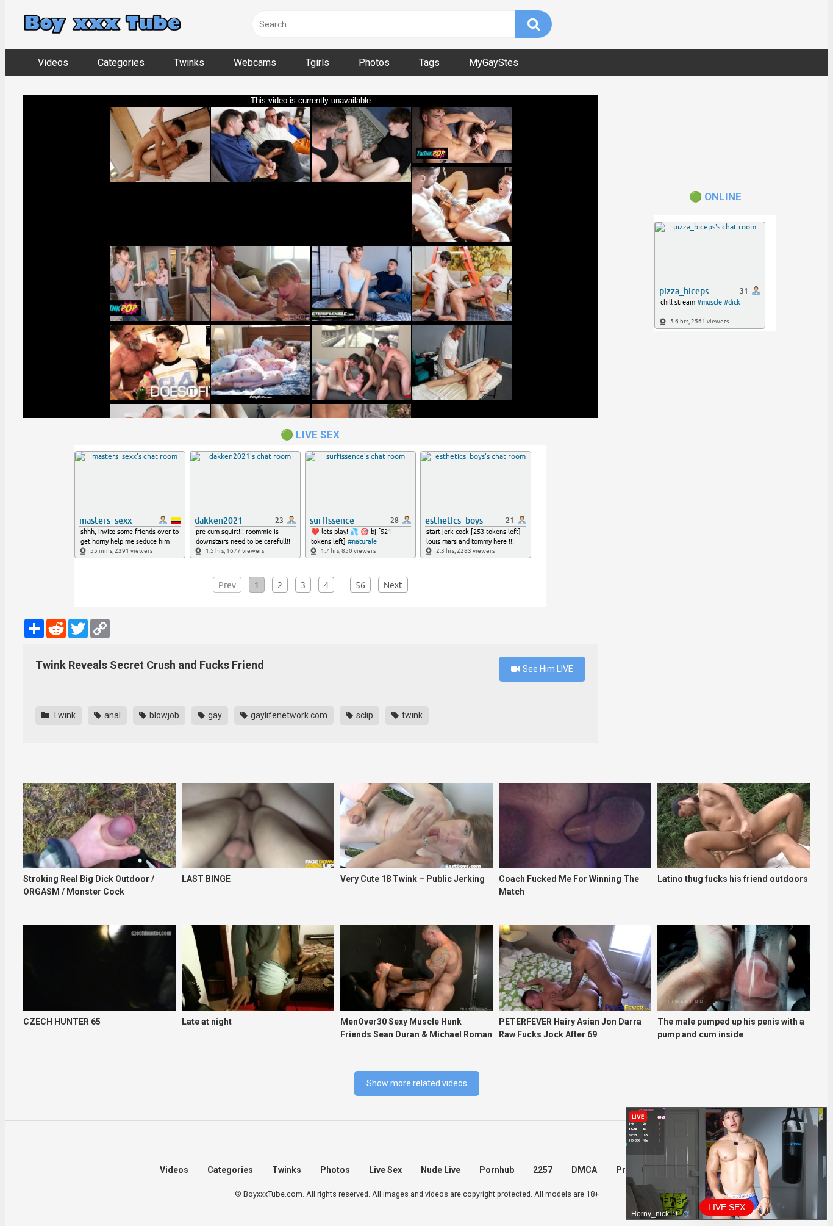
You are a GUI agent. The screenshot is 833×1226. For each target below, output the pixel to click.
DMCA (584, 1170)
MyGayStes (493, 62)
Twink (63, 715)
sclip (363, 715)
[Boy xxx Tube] (102, 24)
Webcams (255, 62)
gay (214, 715)
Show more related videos (416, 1083)
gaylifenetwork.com (288, 715)
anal (111, 715)
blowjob (163, 715)
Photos (374, 62)
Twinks (189, 62)
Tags (429, 62)
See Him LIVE (547, 669)
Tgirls (317, 62)
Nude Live (440, 1170)
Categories (121, 62)
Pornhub (496, 1170)
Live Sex (385, 1170)
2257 (542, 1170)
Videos (53, 62)
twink (411, 715)
